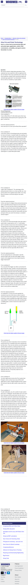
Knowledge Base (8, 38)
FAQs (2, 579)
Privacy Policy (18, 570)
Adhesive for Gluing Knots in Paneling (12, 550)
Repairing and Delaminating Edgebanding (13, 552)
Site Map (3, 577)
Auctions (17, 583)
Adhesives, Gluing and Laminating (19, 38)
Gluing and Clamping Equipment (8, 39)
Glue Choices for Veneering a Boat (11, 538)
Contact (3, 581)
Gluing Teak (6, 558)
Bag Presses (6, 555)
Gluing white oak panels (9, 528)
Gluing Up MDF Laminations (10, 536)
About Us (17, 579)
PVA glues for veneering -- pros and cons (13, 541)
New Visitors (18, 577)
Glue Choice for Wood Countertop (11, 544)
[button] (2, 573)
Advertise (17, 581)
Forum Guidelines (19, 568)
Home (2, 38)
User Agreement (19, 566)
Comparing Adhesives (8, 547)
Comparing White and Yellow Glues (11, 526)
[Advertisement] (14, 22)
